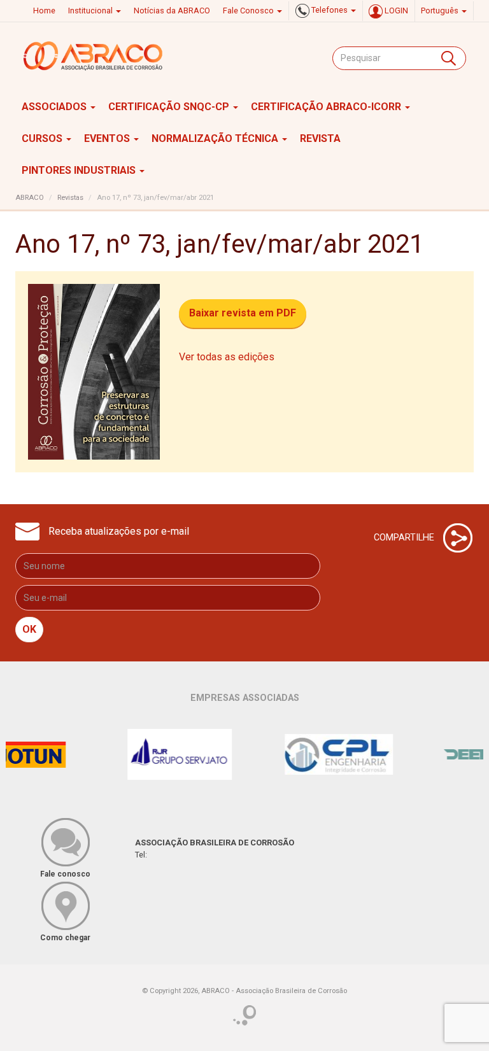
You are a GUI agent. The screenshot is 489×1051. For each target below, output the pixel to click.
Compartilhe (405, 537)
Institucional (91, 10)
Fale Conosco (249, 10)
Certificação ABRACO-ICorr (327, 107)
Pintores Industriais (80, 170)
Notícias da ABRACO (172, 10)
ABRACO (29, 198)
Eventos (108, 138)
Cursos (43, 138)
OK (29, 629)
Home (44, 10)
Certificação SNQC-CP (170, 107)
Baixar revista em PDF (242, 313)
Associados (55, 107)
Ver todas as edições (226, 357)
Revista (320, 138)
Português (440, 10)
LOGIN (395, 10)
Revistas (70, 198)
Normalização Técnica (216, 138)
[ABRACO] (94, 56)
